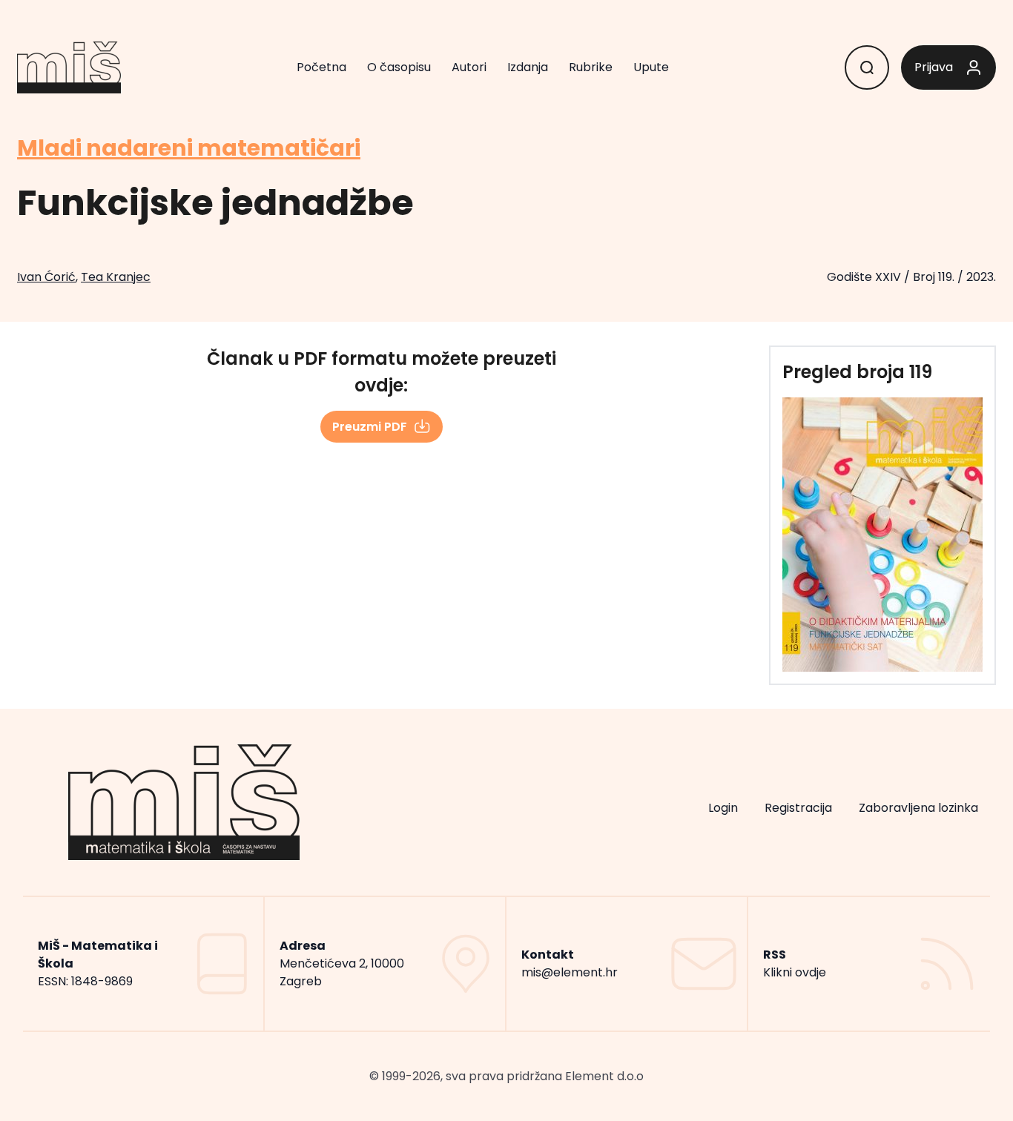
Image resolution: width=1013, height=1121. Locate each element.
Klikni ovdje (794, 972)
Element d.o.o (604, 1076)
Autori (469, 67)
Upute (651, 67)
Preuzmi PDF (369, 426)
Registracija (798, 807)
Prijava (933, 67)
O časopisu (399, 67)
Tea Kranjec (116, 276)
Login (723, 807)
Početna (321, 67)
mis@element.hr (569, 972)
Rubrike (591, 67)
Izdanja (527, 67)
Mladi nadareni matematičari (188, 148)
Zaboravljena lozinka (918, 807)
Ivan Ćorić (46, 276)
